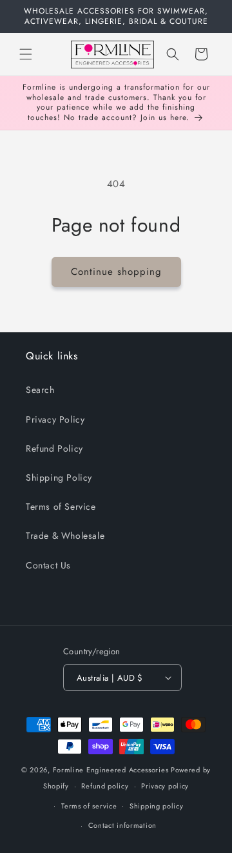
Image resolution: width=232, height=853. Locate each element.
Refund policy (104, 786)
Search (40, 389)
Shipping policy (157, 806)
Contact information (122, 825)
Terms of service (89, 806)
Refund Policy (54, 448)
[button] (26, 54)
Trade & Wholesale (65, 535)
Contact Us (48, 565)
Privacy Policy (55, 419)
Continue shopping (116, 272)
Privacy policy (165, 786)
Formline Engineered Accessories (111, 770)
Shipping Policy (59, 477)
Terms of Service (61, 506)
